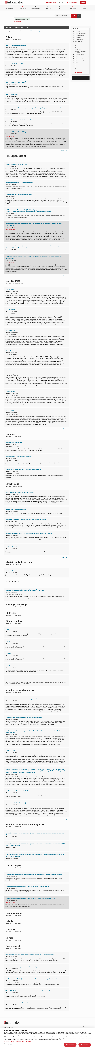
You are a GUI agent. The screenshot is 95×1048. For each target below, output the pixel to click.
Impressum (18, 1041)
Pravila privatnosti (9, 1041)
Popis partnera (26, 1041)
